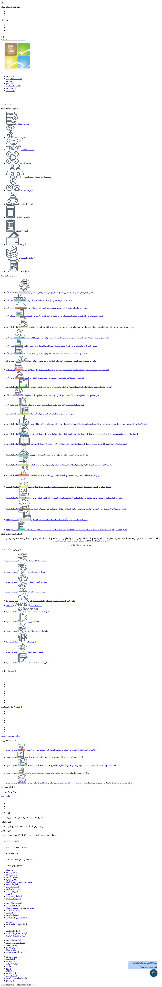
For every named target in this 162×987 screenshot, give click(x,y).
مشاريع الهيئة (11, 957)
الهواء (8, 969)
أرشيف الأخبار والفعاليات (11, 707)
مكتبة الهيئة (11, 88)
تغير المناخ (10, 980)
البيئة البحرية (11, 961)
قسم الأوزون (11, 976)
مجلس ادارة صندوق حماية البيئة (19, 882)
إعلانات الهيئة (11, 950)
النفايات (9, 966)
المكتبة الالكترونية (13, 940)
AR (2, 37)
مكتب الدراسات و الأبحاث (16, 978)
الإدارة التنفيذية (12, 884)
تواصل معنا (10, 91)
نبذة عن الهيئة (11, 872)
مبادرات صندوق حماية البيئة (17, 917)
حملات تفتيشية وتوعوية (10, 736)
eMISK (9, 971)
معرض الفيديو (12, 947)
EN (5, 39)
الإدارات (9, 81)
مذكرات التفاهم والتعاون (16, 952)
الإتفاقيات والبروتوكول (15, 943)
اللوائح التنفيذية (12, 891)
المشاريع (9, 83)
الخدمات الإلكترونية (14, 79)
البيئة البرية (10, 959)
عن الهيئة (10, 76)
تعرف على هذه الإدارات (81, 545)
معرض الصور (11, 945)
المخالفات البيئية (13, 905)
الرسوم (9, 894)
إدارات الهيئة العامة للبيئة (16, 924)
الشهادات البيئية (12, 915)
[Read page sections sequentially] (8, 67)
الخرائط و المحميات (14, 896)
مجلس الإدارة (11, 879)
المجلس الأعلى (12, 877)
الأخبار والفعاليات (13, 931)
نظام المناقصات (12, 910)
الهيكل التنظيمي (12, 887)
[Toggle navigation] (2, 72)
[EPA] (17, 69)
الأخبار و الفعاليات (13, 86)
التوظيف (9, 913)
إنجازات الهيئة (11, 875)
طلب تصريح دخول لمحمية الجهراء (20, 908)
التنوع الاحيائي (12, 964)
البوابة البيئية (11, 973)
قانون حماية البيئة (13, 889)
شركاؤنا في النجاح (13, 899)
